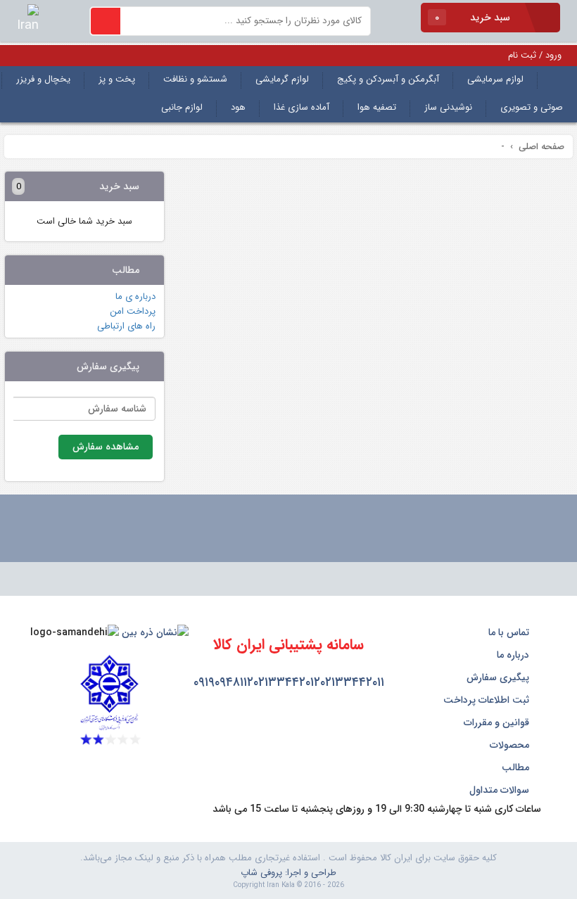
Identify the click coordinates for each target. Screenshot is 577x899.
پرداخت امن (133, 311)
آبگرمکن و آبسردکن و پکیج (388, 79)
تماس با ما (510, 632)
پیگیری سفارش (499, 677)
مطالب (517, 767)
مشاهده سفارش (105, 446)
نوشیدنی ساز (448, 107)
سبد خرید (474, 17)
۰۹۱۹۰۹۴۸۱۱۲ (223, 682)
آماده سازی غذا (301, 107)
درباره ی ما (135, 296)
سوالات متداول (500, 790)
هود (238, 107)
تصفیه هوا (376, 107)
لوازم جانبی (182, 107)
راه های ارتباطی (126, 326)
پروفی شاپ (261, 872)
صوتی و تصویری (531, 107)
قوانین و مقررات (498, 722)
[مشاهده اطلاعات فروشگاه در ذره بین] (155, 632)
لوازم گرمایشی (282, 79)
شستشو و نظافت (195, 79)
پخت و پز (117, 79)
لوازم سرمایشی (495, 79)
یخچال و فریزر (43, 79)
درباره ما (514, 655)
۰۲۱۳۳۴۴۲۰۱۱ (352, 682)
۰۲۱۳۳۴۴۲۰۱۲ (286, 682)
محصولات (511, 745)
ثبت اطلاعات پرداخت (487, 700)
